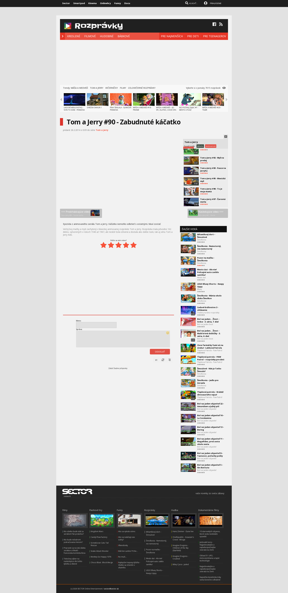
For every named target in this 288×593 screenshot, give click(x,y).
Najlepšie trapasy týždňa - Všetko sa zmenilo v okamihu (129, 565)
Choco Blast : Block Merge (102, 562)
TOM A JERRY (96, 87)
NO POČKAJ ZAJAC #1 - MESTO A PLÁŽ (188, 108)
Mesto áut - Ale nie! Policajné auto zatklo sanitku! (208, 272)
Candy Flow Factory (99, 537)
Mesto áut (201, 277)
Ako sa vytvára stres (126, 531)
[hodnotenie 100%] (133, 245)
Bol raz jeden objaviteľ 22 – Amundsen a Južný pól (210, 405)
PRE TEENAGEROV (214, 36)
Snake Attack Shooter (100, 551)
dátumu (200, 146)
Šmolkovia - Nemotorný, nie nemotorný (209, 247)
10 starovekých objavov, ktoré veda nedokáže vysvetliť (210, 534)
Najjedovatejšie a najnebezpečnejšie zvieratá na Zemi (208, 569)
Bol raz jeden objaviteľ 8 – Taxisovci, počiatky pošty (210, 454)
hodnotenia (188, 148)
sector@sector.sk (111, 588)
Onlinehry (105, 3)
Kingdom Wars (97, 531)
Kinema (92, 3)
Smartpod (79, 3)
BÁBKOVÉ (124, 36)
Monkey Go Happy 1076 (101, 556)
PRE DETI (193, 36)
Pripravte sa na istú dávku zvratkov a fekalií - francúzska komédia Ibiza (75, 550)
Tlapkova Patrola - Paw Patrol (209, 350)
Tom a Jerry (102, 130)
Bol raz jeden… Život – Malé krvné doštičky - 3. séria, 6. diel (208, 333)
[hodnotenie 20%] (103, 245)
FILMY (123, 87)
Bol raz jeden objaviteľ (206, 409)
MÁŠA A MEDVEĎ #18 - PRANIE (142, 108)
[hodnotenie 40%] (111, 245)
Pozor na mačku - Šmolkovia (205, 259)
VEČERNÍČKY (111, 87)
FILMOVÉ (90, 36)
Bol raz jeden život (205, 324)
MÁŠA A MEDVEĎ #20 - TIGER (211, 108)
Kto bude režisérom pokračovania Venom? (73, 540)
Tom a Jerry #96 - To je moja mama (211, 190)
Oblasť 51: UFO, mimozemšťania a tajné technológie (209, 558)
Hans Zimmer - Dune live (183, 531)
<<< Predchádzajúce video (75, 213)
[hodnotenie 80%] (126, 245)
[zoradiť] (169, 360)
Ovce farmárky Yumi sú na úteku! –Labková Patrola (210, 346)
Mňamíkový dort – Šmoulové (206, 235)
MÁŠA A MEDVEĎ (79, 87)
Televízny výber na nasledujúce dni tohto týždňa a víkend (73, 561)
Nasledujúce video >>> (210, 213)
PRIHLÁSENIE (215, 3)
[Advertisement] (144, 62)
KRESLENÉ (73, 36)
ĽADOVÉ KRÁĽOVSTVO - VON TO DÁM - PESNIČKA (74, 108)
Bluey (199, 289)
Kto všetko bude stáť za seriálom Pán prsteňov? (74, 532)
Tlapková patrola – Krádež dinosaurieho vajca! (210, 393)
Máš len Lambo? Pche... (128, 551)
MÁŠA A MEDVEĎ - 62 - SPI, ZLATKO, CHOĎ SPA (166, 108)
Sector (66, 3)
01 (156, 360)
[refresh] (163, 360)
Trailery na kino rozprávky (208, 312)
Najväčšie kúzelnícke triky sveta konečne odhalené (210, 578)
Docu (127, 3)
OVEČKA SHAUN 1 (94, 107)
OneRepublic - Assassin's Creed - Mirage (183, 538)
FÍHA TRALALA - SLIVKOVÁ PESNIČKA (120, 108)
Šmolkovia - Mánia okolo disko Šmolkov (209, 297)
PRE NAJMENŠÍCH (172, 36)
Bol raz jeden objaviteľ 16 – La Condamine (210, 416)
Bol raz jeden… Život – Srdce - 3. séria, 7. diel (208, 320)
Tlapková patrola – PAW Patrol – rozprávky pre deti (210, 358)
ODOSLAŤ (160, 351)
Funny (117, 3)
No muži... (122, 556)
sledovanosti (211, 146)
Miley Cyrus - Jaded (181, 564)
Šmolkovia (201, 239)
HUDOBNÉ (106, 36)
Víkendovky (123, 545)
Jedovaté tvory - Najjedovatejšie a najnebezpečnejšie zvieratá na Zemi (208, 546)
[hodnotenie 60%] (118, 245)
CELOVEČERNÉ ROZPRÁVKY (141, 87)
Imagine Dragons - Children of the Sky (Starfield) (180, 548)
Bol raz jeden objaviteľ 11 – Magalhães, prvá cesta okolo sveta (210, 441)
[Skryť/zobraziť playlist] (226, 136)
